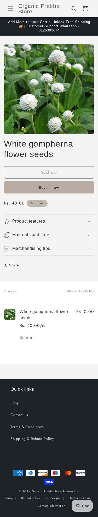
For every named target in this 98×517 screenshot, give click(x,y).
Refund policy (30, 498)
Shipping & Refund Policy (32, 438)
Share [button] (14, 265)
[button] (10, 8)
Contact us (19, 414)
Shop (14, 403)
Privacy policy (55, 498)
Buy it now (49, 187)
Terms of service (81, 498)
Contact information (51, 506)
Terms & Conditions (27, 426)
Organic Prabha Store (47, 491)
